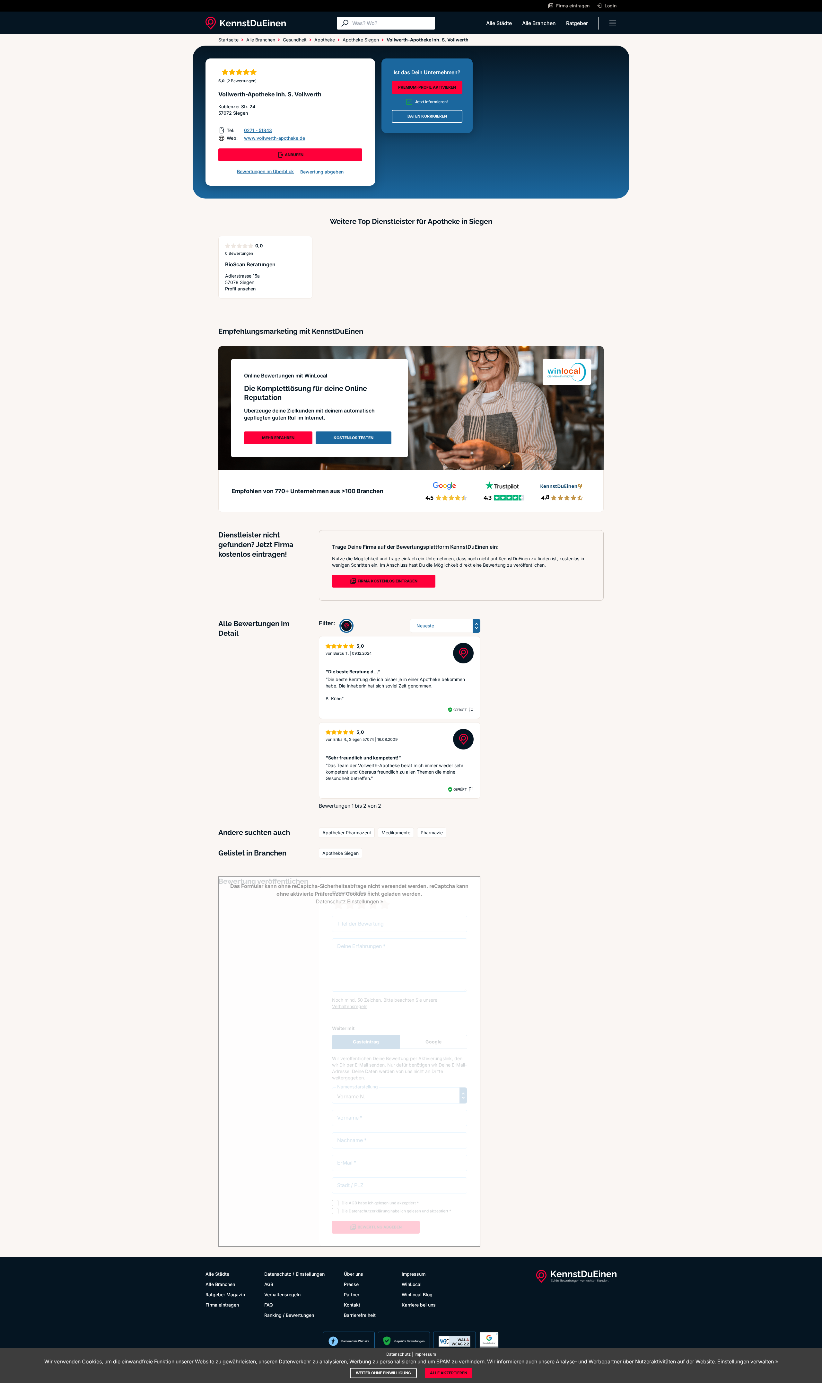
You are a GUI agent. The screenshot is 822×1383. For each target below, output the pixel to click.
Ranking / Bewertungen (289, 1315)
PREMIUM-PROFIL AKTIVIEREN (427, 87)
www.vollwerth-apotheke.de (274, 138)
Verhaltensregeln (282, 1294)
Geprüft (460, 710)
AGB (268, 1284)
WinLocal (412, 1284)
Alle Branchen (539, 23)
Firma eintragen (222, 1305)
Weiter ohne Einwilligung (383, 1372)
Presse (351, 1284)
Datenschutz (277, 1274)
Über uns (353, 1274)
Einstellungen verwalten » (747, 1361)
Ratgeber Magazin (225, 1294)
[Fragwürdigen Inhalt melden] (470, 709)
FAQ (268, 1305)
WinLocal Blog (417, 1294)
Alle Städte (499, 23)
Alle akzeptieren (448, 1372)
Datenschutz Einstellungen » (349, 901)
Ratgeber (577, 23)
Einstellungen (310, 1274)
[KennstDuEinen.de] (246, 23)
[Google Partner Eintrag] (489, 1341)
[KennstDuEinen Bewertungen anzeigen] (346, 626)
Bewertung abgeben (322, 171)
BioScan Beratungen (250, 264)
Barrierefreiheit (360, 1315)
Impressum (413, 1274)
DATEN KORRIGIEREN (427, 116)
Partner (351, 1294)
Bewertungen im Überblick (265, 171)
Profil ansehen (247, 289)
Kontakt (352, 1305)
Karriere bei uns (419, 1305)
